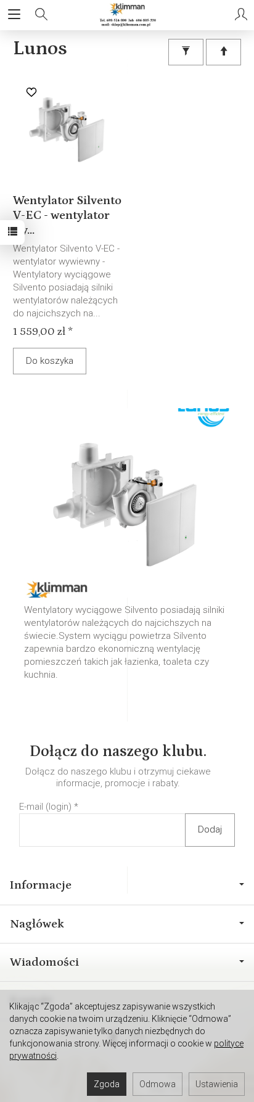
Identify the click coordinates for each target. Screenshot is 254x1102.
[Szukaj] (41, 15)
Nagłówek (37, 924)
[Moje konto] (241, 15)
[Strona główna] (126, 15)
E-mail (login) (45, 806)
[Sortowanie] (223, 52)
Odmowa (157, 1084)
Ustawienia (216, 1084)
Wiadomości (44, 962)
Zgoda (107, 1084)
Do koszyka (49, 360)
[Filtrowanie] (185, 52)
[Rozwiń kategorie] (14, 15)
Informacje (41, 885)
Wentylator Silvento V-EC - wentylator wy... (67, 215)
